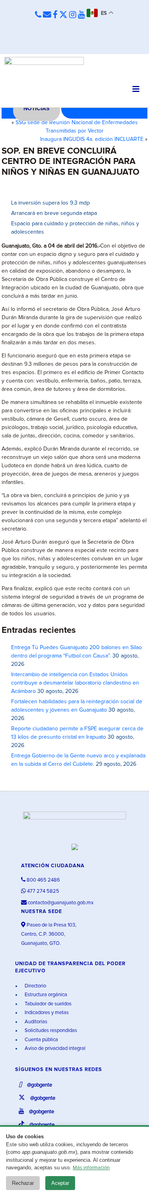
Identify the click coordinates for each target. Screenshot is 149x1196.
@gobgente (39, 1085)
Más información (91, 1168)
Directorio (34, 986)
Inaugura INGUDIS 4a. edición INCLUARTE (91, 139)
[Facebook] (55, 15)
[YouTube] (81, 15)
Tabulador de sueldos (47, 1004)
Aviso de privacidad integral (54, 1048)
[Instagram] (72, 15)
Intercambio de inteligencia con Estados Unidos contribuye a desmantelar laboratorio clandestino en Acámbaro (75, 683)
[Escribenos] (47, 15)
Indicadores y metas (46, 1012)
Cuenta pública (40, 1039)
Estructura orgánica (45, 994)
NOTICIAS (36, 108)
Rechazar (23, 1183)
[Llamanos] (38, 15)
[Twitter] (63, 15)
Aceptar (60, 1183)
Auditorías (35, 1021)
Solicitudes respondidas (50, 1030)
